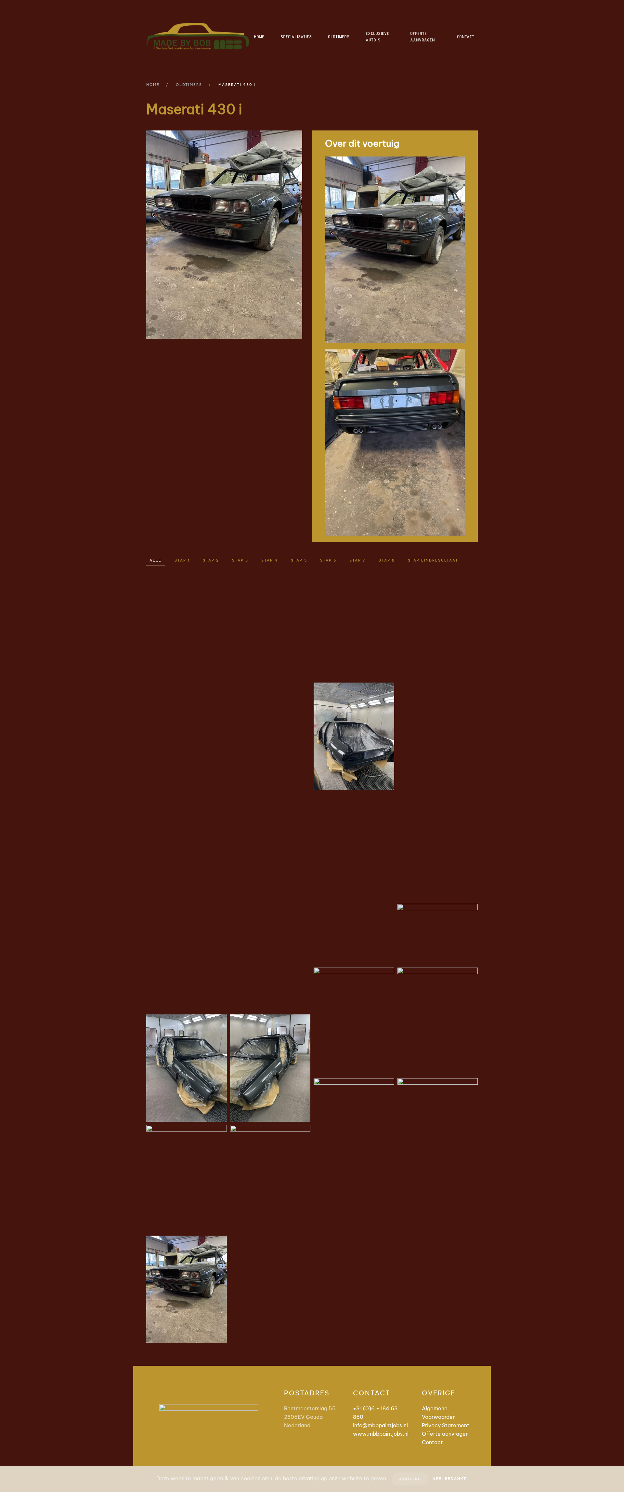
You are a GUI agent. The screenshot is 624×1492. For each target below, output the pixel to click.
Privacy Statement (445, 1425)
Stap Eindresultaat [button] (433, 560)
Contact (465, 36)
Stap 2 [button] (211, 560)
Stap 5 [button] (299, 560)
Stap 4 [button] (269, 560)
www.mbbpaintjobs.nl (381, 1434)
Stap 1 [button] (182, 560)
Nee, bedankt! (450, 1478)
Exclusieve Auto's (377, 36)
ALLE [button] (156, 560)
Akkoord (410, 1479)
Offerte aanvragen (422, 36)
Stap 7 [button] (357, 560)
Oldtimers (339, 36)
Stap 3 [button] (240, 560)
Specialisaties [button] (296, 36)
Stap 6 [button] (328, 560)
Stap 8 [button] (387, 560)
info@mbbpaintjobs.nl (380, 1425)
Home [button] (259, 36)
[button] (186, 625)
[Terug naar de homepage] (198, 36)
